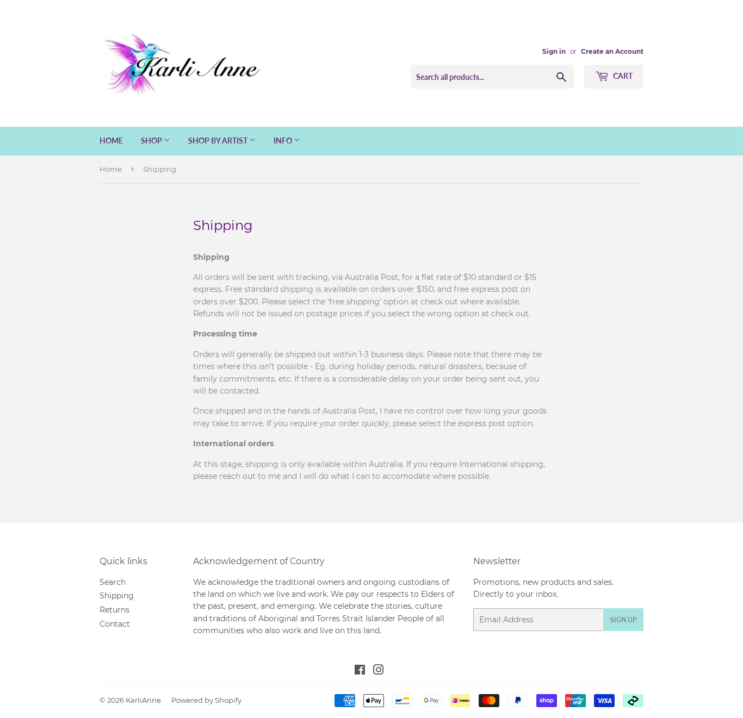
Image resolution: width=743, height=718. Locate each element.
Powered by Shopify (206, 700)
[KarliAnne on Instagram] (378, 671)
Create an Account (612, 51)
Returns (114, 610)
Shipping (117, 596)
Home (111, 140)
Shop (152, 140)
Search (113, 582)
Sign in (554, 51)
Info (284, 140)
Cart (622, 75)
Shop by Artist (218, 140)
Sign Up (623, 620)
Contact (115, 624)
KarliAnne (143, 700)
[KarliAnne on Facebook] (360, 671)
